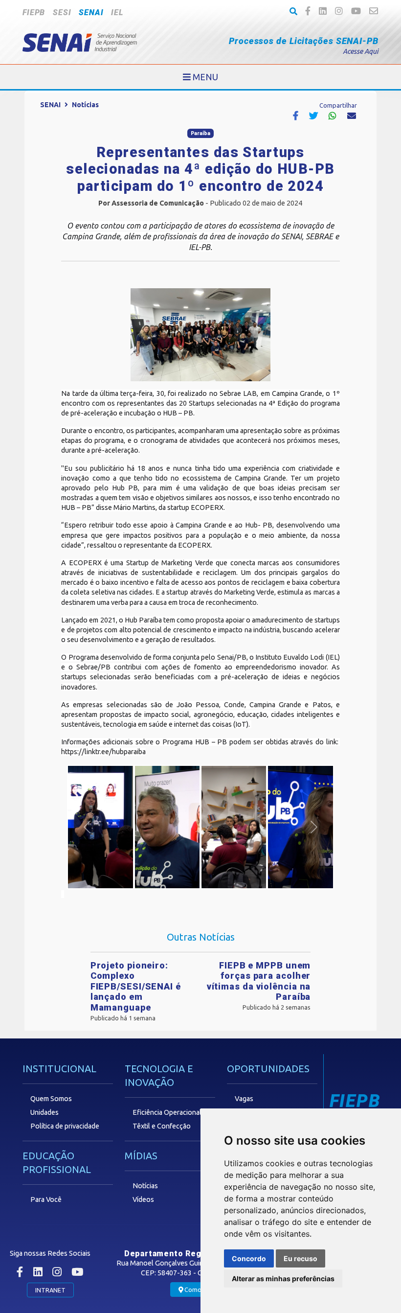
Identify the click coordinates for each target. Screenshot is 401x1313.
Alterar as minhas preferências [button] (283, 1278)
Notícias (85, 105)
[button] (87, 827)
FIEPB (33, 12)
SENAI (91, 12)
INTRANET (50, 1290)
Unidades (44, 1112)
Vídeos (143, 1199)
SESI (62, 12)
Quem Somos (51, 1099)
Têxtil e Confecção (162, 1126)
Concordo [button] (249, 1258)
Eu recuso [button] (300, 1258)
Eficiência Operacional (167, 1112)
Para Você (46, 1199)
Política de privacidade (64, 1126)
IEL (117, 12)
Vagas (244, 1099)
